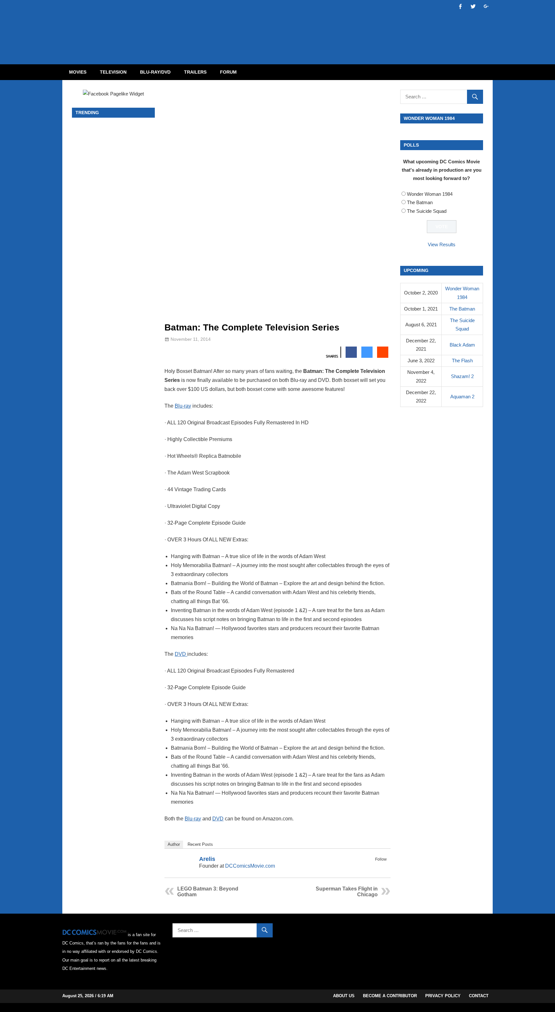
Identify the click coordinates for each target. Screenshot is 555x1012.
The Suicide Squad (426, 211)
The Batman (420, 202)
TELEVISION (113, 72)
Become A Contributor (390, 995)
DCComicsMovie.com (250, 866)
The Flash (462, 360)
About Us (344, 995)
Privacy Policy (443, 995)
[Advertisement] (303, 26)
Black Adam (462, 345)
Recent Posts (200, 844)
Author (174, 844)
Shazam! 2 (462, 376)
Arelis (207, 859)
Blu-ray (183, 406)
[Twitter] (382, 867)
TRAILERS (195, 72)
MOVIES (77, 72)
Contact (479, 995)
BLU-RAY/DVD (155, 72)
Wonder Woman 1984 (430, 194)
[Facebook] (374, 867)
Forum (228, 72)
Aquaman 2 (462, 396)
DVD (181, 654)
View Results (441, 244)
